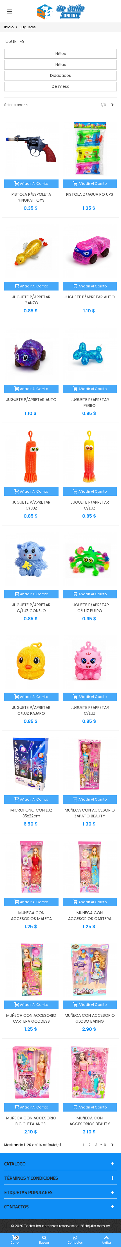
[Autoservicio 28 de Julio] (61, 12)
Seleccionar (15, 104)
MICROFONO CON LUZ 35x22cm (31, 813)
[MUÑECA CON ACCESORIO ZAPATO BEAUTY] (90, 764)
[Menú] (9, 11)
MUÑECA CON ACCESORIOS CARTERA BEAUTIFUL (89, 918)
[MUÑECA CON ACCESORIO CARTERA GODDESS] (31, 970)
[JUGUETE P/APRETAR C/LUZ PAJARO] (31, 662)
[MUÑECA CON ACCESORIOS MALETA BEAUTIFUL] (31, 867)
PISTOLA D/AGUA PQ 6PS (89, 194)
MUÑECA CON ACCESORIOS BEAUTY (90, 1121)
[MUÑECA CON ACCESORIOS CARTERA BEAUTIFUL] (90, 867)
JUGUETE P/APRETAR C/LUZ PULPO (90, 608)
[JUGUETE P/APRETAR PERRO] (90, 354)
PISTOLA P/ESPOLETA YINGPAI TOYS (31, 197)
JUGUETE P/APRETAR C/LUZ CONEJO (31, 608)
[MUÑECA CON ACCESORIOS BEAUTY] (90, 1072)
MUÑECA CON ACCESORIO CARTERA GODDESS (31, 1018)
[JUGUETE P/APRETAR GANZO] (31, 251)
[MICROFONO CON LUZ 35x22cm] (31, 764)
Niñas (60, 64)
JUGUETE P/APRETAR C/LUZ (31, 505)
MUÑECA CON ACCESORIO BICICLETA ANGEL (31, 1121)
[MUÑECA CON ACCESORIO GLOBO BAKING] (90, 970)
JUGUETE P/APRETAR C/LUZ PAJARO (31, 710)
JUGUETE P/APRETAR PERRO (90, 402)
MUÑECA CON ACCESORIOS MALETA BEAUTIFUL (31, 918)
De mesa (61, 86)
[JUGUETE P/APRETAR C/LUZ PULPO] (90, 559)
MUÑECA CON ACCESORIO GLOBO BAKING (90, 1018)
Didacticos (60, 75)
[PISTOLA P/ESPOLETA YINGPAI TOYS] (31, 148)
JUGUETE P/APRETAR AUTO (89, 297)
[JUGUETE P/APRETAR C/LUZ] (31, 456)
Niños (60, 53)
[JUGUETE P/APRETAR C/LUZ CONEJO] (31, 559)
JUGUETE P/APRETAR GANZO (31, 300)
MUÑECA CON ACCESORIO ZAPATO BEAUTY (90, 813)
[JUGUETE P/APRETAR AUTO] (90, 251)
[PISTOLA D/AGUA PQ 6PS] (90, 148)
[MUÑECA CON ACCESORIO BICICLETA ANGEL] (31, 1072)
